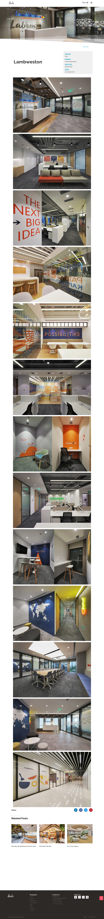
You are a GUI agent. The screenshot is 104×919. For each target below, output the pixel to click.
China (66, 56)
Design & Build (68, 66)
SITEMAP (85, 917)
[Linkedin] (75, 897)
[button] (91, 2)
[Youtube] (87, 897)
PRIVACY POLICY (92, 917)
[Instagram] (79, 897)
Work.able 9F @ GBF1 (45, 846)
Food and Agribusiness (71, 61)
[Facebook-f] (83, 897)
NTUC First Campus (72, 846)
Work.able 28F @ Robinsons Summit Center (23, 846)
